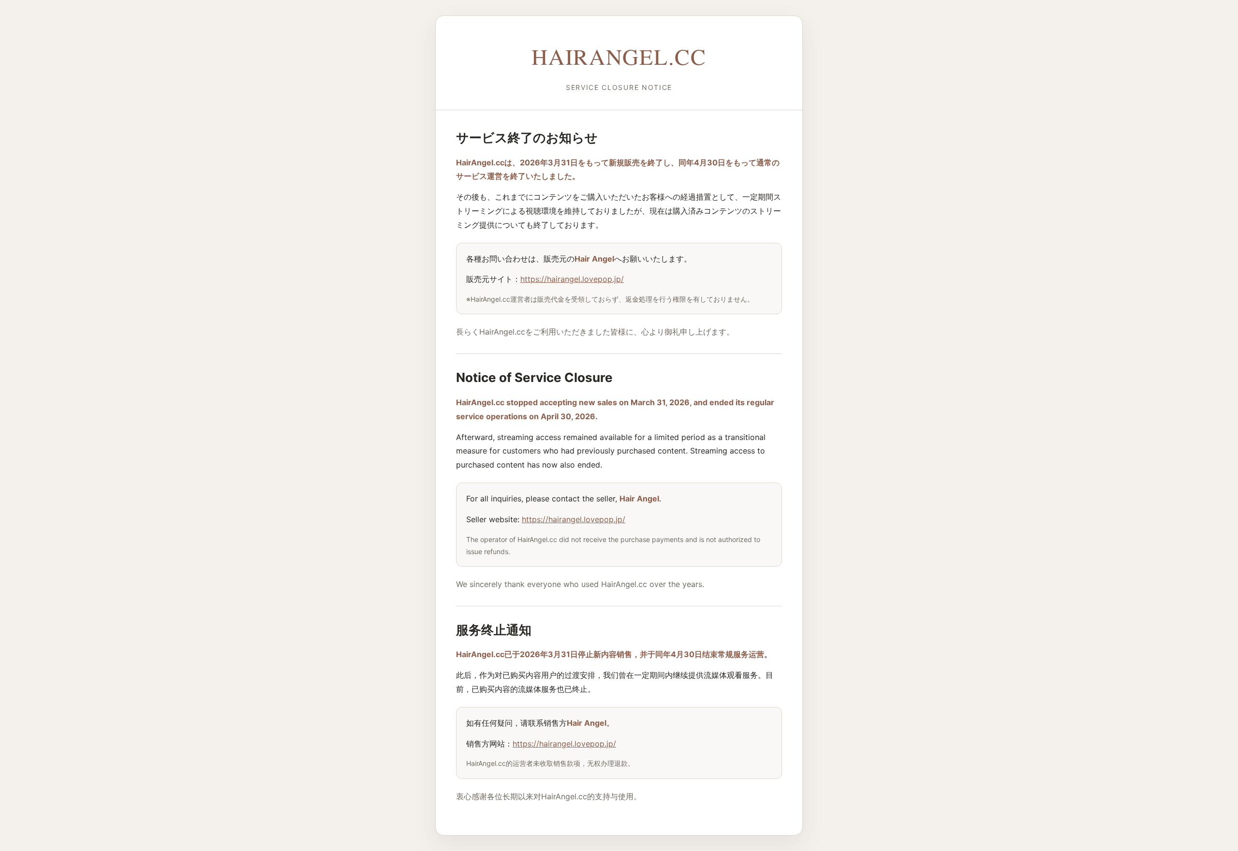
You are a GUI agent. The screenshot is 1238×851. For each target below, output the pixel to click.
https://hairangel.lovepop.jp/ (572, 279)
